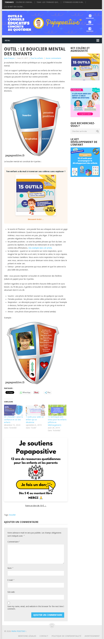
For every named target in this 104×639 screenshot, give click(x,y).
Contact (44, 636)
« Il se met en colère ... (14, 7)
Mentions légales (27, 636)
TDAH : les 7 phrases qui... (48, 2)
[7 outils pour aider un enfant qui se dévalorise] (35, 410)
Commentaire (13, 541)
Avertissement (92, 636)
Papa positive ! (18, 631)
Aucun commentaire (53, 58)
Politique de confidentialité (66, 636)
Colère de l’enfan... (24, 2)
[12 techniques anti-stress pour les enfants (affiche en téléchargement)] (57, 410)
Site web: (11, 592)
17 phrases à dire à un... (73, 2)
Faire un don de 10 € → (35, 505)
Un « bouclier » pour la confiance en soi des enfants (13, 419)
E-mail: (10, 580)
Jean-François (9, 58)
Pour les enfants (37, 58)
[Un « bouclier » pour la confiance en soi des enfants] (13, 410)
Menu (7, 40)
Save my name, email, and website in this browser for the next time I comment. (35, 607)
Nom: (10, 568)
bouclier (12, 515)
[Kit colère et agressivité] (85, 82)
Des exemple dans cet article (40, 248)
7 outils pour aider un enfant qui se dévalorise (35, 419)
